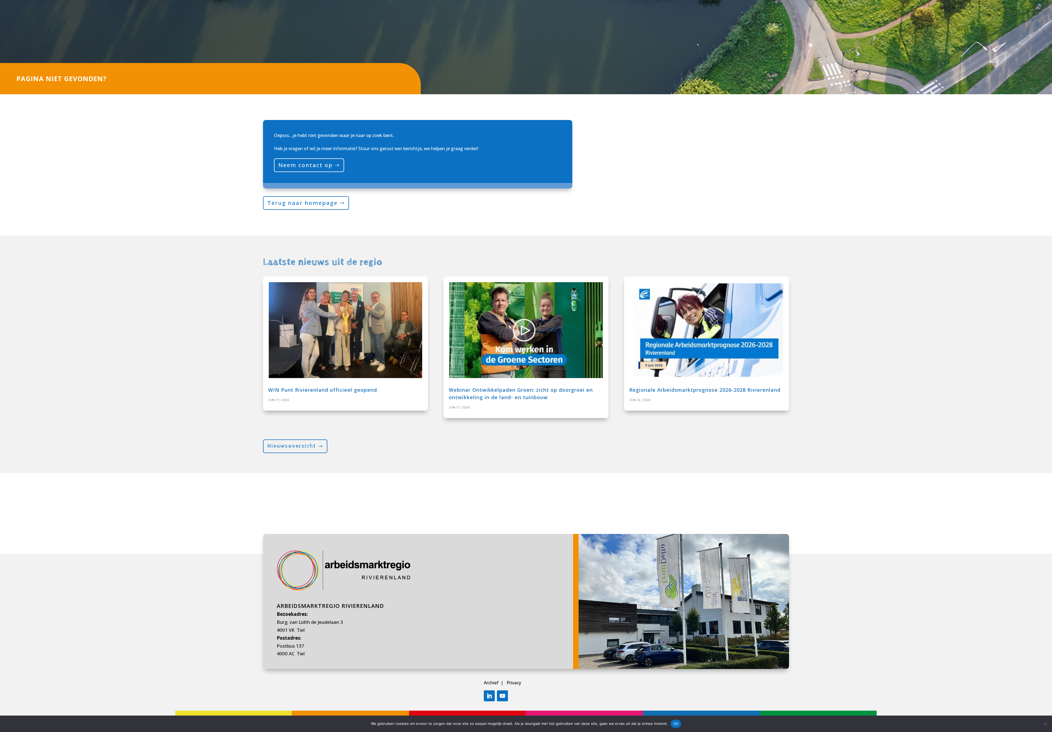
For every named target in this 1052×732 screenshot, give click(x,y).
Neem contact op (305, 165)
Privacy (514, 683)
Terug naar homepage (302, 203)
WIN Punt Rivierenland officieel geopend (322, 390)
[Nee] (1045, 724)
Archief (492, 683)
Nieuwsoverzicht (291, 446)
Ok (675, 723)
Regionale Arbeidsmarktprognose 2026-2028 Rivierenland (705, 390)
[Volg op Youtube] (502, 695)
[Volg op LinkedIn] (489, 695)
